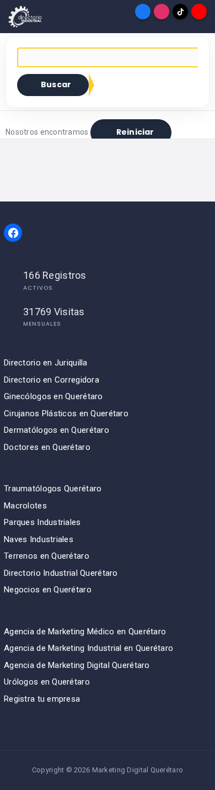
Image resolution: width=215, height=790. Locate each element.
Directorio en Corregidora (51, 380)
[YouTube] (199, 11)
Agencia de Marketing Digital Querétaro (77, 665)
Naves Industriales (38, 539)
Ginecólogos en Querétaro (53, 396)
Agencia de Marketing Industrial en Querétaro (88, 648)
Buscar (56, 84)
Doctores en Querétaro (47, 447)
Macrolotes (25, 506)
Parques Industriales (42, 522)
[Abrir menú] (16, 12)
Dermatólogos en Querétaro (56, 430)
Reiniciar (135, 131)
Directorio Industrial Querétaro (61, 573)
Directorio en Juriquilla (46, 363)
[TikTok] (180, 11)
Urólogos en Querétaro (47, 682)
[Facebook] (142, 11)
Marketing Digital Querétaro (138, 770)
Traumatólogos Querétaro (52, 489)
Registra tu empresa (42, 699)
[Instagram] (161, 11)
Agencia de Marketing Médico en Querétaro (85, 632)
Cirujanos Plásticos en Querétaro (66, 413)
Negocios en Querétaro (48, 590)
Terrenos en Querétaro (46, 556)
